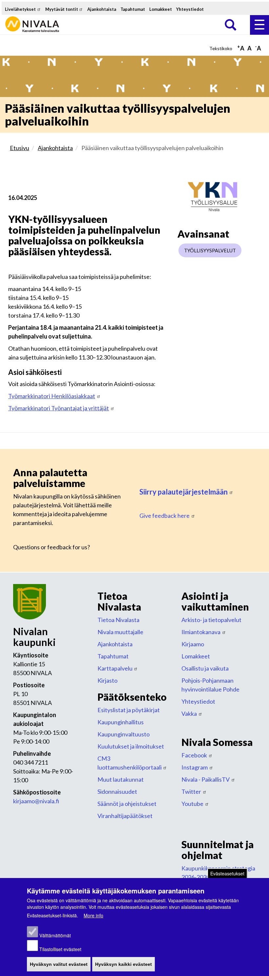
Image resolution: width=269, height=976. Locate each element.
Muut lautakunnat (120, 779)
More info (93, 915)
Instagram (194, 767)
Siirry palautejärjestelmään (183, 491)
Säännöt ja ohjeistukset (126, 803)
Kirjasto (107, 680)
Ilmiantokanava (200, 631)
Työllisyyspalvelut (210, 250)
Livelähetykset (20, 9)
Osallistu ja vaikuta (205, 668)
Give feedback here (164, 515)
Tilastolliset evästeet (60, 949)
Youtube (192, 803)
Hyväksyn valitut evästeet (59, 964)
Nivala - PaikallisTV (205, 779)
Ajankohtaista (101, 9)
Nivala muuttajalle (120, 631)
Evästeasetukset (227, 873)
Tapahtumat (132, 9)
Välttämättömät (55, 935)
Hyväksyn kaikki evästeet (123, 964)
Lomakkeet (160, 9)
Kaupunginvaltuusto (123, 734)
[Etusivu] (33, 19)
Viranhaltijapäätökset (125, 815)
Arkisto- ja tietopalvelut (211, 619)
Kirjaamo (192, 644)
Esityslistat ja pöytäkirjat (128, 709)
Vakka (189, 713)
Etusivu (19, 147)
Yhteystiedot (190, 9)
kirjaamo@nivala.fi (36, 801)
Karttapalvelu (115, 668)
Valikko (259, 25)
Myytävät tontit (61, 9)
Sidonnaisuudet (117, 791)
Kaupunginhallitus (120, 722)
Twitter (191, 791)
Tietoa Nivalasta (118, 619)
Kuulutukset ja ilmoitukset (130, 746)
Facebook (194, 755)
